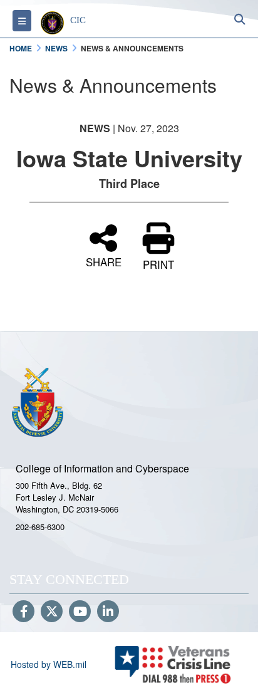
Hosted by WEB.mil (48, 664)
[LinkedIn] (108, 612)
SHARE (103, 260)
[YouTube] (80, 612)
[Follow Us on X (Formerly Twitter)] (52, 612)
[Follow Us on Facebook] (23, 612)
